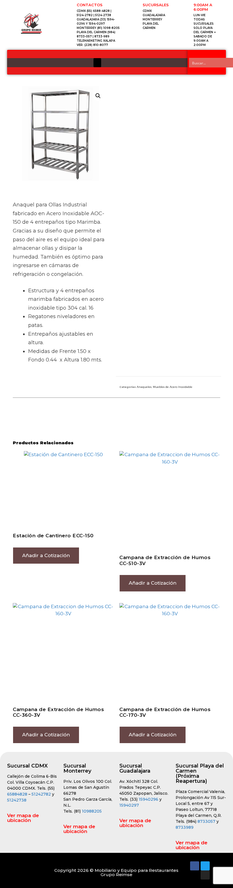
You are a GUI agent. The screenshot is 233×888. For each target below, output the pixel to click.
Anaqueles (144, 386)
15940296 (148, 799)
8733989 (185, 827)
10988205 (92, 811)
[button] (97, 62)
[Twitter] (205, 865)
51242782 (41, 794)
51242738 (16, 800)
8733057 (206, 821)
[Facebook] (194, 865)
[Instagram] (205, 874)
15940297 (129, 805)
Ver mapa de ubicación (23, 818)
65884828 (17, 794)
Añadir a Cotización (46, 555)
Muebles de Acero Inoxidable (172, 386)
